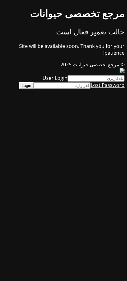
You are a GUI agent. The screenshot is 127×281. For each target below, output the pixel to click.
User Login (55, 78)
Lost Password (108, 85)
